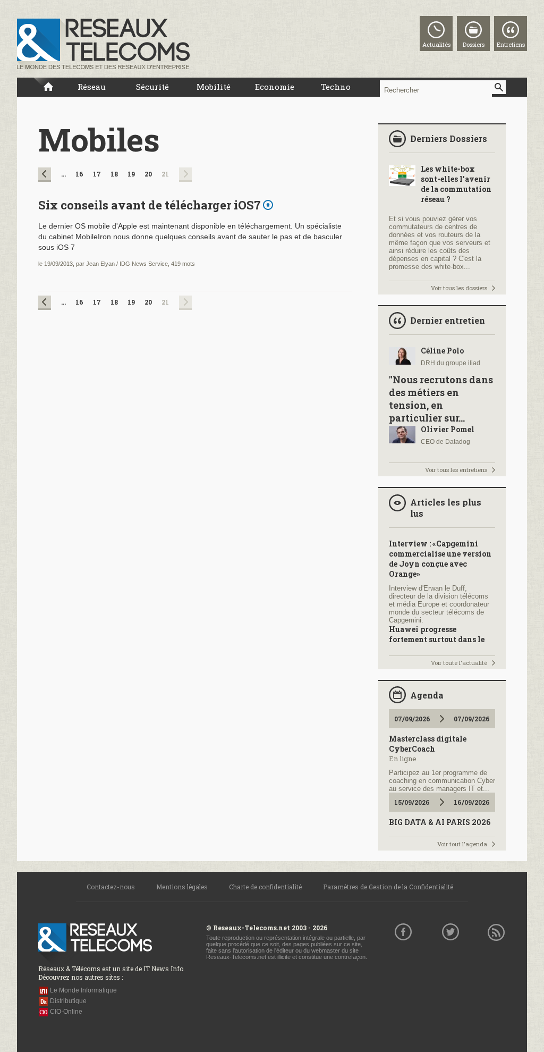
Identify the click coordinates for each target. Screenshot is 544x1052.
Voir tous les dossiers (459, 288)
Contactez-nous (111, 886)
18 (114, 174)
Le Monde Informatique (83, 990)
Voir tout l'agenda (462, 844)
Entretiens (511, 44)
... (63, 174)
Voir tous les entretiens (456, 470)
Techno (336, 86)
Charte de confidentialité (265, 886)
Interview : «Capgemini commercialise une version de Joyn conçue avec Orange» (440, 558)
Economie (274, 86)
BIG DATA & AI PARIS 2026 (439, 822)
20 (148, 174)
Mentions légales (182, 886)
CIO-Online (66, 1011)
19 (131, 174)
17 (97, 174)
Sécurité (152, 86)
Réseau (92, 86)
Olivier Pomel (447, 429)
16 (79, 174)
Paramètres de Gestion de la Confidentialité (388, 886)
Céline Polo (442, 351)
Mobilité (214, 86)
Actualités (436, 44)
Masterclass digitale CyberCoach (427, 744)
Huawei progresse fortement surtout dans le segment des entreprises (436, 639)
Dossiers (473, 44)
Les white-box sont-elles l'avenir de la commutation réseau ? (456, 184)
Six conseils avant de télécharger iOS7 (149, 205)
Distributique (68, 1001)
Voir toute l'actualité (459, 663)
